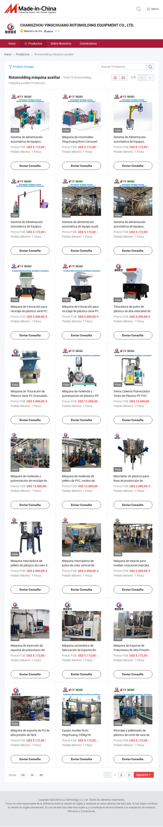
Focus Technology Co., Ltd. (73, 799)
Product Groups (23, 67)
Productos (35, 43)
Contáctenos (88, 43)
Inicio (11, 43)
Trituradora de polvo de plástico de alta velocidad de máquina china (132, 311)
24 (23, 775)
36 (32, 775)
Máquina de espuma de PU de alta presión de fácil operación (30, 734)
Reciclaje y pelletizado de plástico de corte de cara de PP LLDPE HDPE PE (131, 734)
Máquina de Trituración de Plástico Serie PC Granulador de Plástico (29, 395)
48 (41, 775)
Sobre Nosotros (61, 43)
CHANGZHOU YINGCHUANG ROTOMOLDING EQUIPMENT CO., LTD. (77, 25)
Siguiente (142, 775)
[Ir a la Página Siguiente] (150, 77)
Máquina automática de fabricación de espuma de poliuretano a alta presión (79, 649)
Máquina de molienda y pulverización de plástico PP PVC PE (80, 395)
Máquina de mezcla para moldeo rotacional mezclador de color (133, 565)
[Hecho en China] (31, 8)
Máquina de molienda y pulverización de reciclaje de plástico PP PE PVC (29, 480)
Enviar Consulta (30, 165)
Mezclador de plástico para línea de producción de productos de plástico (131, 480)
